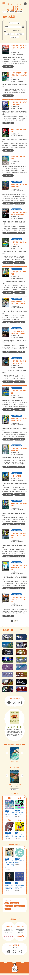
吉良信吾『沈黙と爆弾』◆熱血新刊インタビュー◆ (9, 887)
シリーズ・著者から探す (14, 31)
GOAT (6, 903)
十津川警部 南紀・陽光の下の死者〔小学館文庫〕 (19, 567)
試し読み (8, 203)
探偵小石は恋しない (19, 906)
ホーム (4, 11)
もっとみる (13, 789)
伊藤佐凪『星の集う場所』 (19, 861)
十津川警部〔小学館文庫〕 (17, 181)
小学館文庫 (11, 11)
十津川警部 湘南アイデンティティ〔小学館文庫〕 (19, 599)
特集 (16, 832)
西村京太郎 (16, 52)
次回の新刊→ (14, 37)
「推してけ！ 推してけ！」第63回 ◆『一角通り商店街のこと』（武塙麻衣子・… (9, 864)
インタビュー (7, 832)
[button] (7, 752)
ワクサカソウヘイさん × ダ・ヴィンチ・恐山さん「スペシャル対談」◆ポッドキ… (19, 835)
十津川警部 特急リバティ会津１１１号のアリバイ (19, 48)
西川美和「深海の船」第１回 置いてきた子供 (19, 887)
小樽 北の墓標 (16, 476)
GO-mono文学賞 (14, 903)
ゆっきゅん (7, 909)
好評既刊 (19, 34)
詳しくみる (8, 66)
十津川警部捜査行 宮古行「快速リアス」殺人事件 (19, 75)
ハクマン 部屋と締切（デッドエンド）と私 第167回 (19, 813)
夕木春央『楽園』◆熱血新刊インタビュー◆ (9, 836)
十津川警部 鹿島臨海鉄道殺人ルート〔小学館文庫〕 (19, 535)
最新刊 (9, 34)
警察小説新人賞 (9, 906)
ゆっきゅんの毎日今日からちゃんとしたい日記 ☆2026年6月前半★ (9, 813)
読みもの (7, 810)
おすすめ (7, 858)
